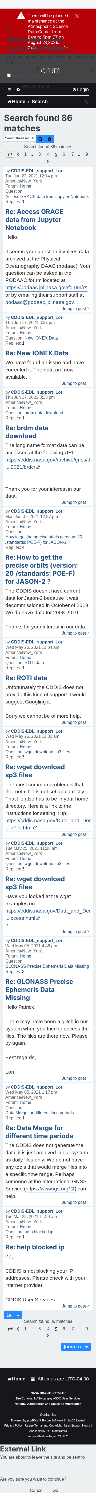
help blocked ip (39, 1232)
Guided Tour (37, 86)
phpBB (31, 1420)
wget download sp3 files (47, 752)
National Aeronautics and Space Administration (48, 1403)
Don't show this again (25, 75)
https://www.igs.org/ (48, 1189)
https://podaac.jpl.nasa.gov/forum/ (44, 287)
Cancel (36, 1490)
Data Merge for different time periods (39, 1113)
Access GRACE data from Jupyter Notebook (47, 196)
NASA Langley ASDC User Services (57, 1398)
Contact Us (48, 1415)
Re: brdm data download (27, 432)
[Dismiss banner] (77, 16)
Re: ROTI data (26, 678)
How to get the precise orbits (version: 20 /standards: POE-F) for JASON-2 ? (43, 539)
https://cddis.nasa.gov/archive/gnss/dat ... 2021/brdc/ (50, 463)
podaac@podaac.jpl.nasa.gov (39, 302)
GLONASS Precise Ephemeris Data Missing (47, 966)
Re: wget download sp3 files (35, 771)
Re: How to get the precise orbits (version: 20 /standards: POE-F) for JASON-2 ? (41, 569)
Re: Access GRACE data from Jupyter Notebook (34, 220)
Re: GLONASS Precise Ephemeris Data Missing (39, 989)
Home (25, 186)
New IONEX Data (41, 338)
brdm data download (44, 413)
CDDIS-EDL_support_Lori (37, 171)
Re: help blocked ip (34, 1247)
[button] (10, 154)
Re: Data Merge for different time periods (39, 1132)
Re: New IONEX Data (37, 353)
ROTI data (34, 662)
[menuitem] (80, 89)
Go (55, 1490)
